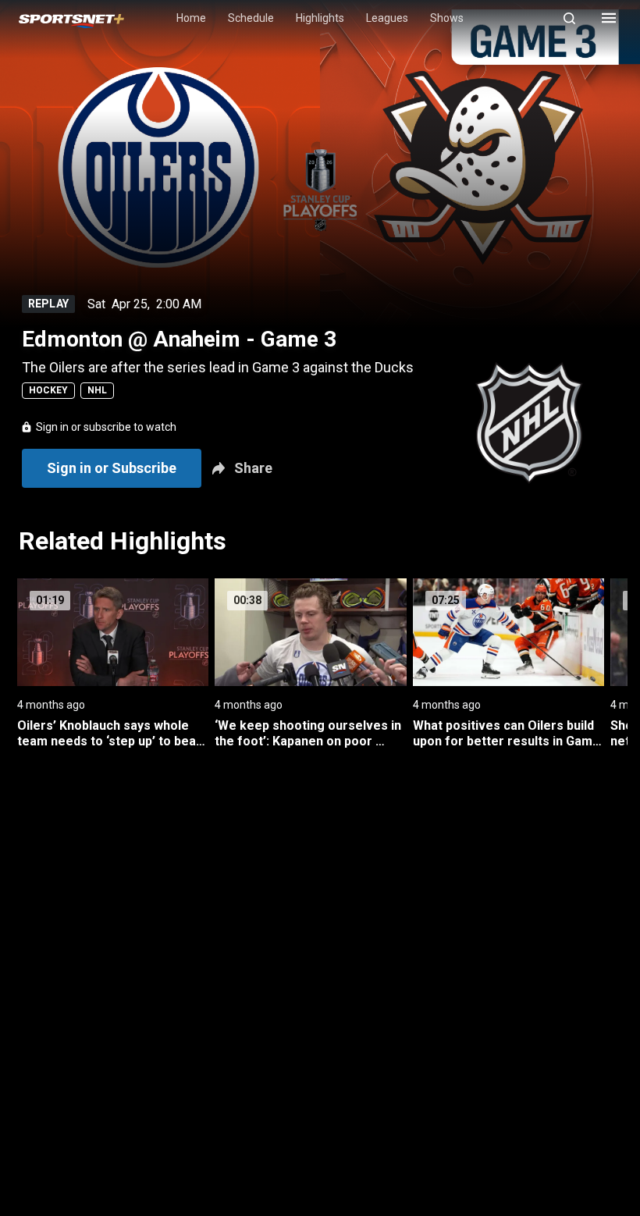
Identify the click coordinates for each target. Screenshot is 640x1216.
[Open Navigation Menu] (608, 17)
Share (253, 468)
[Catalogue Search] (576, 17)
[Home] (71, 18)
